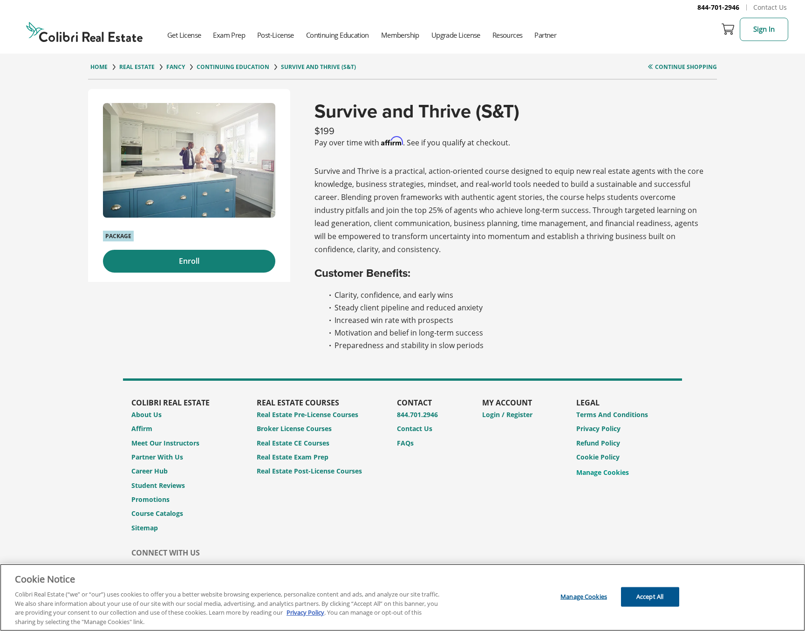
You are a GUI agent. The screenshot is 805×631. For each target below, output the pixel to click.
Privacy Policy (598, 428)
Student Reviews (158, 485)
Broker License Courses (294, 428)
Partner (545, 35)
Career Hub (149, 470)
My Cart (728, 29)
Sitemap (144, 527)
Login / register (507, 414)
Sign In (764, 29)
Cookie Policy (598, 457)
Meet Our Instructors (165, 443)
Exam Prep (229, 35)
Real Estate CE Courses (293, 443)
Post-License (275, 35)
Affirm (141, 428)
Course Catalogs (157, 513)
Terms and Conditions (612, 414)
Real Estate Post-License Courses (309, 470)
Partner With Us (157, 457)
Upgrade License (455, 35)
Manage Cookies (602, 472)
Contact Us (770, 7)
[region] (402, 597)
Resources (507, 35)
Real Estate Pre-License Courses (307, 414)
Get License (184, 35)
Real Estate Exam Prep (292, 457)
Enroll (189, 261)
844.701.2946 (417, 414)
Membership (400, 35)
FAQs (405, 443)
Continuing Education (337, 35)
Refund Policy (598, 443)
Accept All (649, 596)
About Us (146, 414)
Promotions (150, 499)
